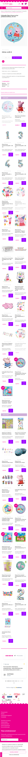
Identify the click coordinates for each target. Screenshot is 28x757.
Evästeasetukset (5, 723)
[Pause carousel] (14, 683)
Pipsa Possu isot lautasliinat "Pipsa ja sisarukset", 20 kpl (7, 401)
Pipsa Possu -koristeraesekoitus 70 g (20, 548)
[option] (14, 32)
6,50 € (4, 154)
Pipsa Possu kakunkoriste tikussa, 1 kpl (7, 605)
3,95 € (17, 211)
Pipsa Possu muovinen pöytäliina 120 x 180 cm (7, 259)
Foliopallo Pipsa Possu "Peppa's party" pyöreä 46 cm (20, 345)
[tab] (6, 681)
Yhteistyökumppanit (6, 715)
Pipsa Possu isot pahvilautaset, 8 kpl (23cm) (7, 117)
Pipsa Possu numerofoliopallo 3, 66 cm (20, 145)
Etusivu (2, 11)
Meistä (2, 713)
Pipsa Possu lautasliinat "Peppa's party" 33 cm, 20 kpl (20, 231)
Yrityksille (3, 717)
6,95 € (4, 268)
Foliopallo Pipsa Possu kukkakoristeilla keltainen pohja (7, 519)
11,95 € (17, 298)
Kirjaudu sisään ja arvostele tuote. (8, 92)
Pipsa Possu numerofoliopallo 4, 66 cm (7, 174)
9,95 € (4, 442)
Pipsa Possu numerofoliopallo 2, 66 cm (20, 605)
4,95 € (4, 324)
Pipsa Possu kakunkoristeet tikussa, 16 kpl (5, 491)
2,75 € (17, 442)
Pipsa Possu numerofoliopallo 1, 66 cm (7, 145)
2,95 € (4, 584)
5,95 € (17, 267)
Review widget (10, 687)
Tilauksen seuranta (6, 720)
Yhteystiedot (4, 712)
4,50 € (4, 125)
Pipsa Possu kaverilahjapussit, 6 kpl (19, 316)
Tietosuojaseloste (5, 725)
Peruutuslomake (5, 727)
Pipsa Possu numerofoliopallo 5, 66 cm (20, 174)
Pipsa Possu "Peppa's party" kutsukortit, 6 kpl (7, 345)
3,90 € (4, 528)
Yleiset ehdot (4, 722)
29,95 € (17, 125)
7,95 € (4, 381)
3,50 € (4, 411)
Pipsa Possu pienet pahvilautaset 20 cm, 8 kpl (20, 576)
